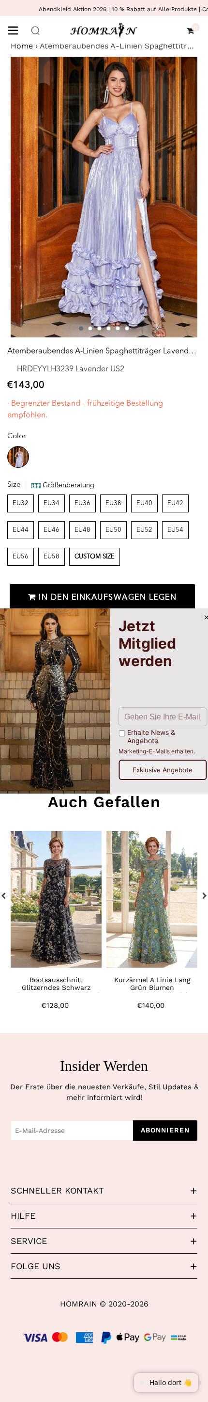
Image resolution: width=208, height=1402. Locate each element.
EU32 (21, 503)
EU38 (113, 503)
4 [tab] (108, 328)
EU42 (175, 503)
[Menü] (16, 29)
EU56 (21, 557)
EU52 (144, 530)
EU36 (82, 503)
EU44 (21, 530)
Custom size (94, 557)
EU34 (51, 503)
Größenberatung (68, 485)
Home (22, 45)
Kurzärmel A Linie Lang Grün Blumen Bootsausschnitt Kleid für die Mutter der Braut (152, 991)
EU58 (51, 557)
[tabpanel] (104, 197)
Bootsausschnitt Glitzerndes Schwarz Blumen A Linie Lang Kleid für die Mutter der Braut (56, 991)
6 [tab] (127, 328)
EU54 (175, 530)
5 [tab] (118, 328)
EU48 (82, 530)
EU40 (144, 503)
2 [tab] (90, 328)
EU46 (51, 530)
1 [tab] (81, 328)
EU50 (113, 530)
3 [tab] (99, 328)
